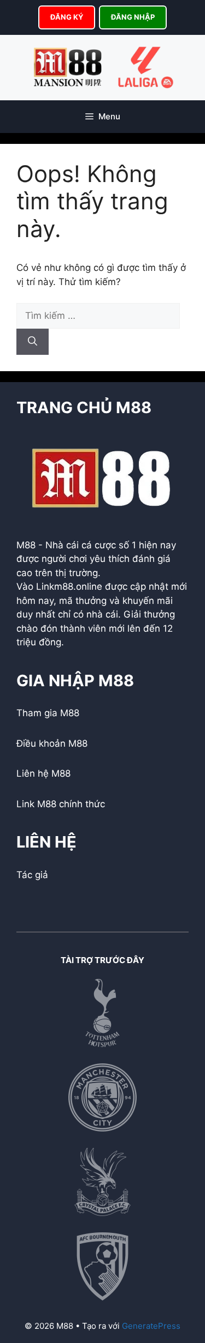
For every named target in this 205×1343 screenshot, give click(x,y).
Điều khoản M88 (51, 743)
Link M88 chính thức (60, 803)
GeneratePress (151, 1326)
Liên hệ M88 (43, 773)
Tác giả (32, 874)
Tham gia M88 (47, 712)
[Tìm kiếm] (32, 342)
